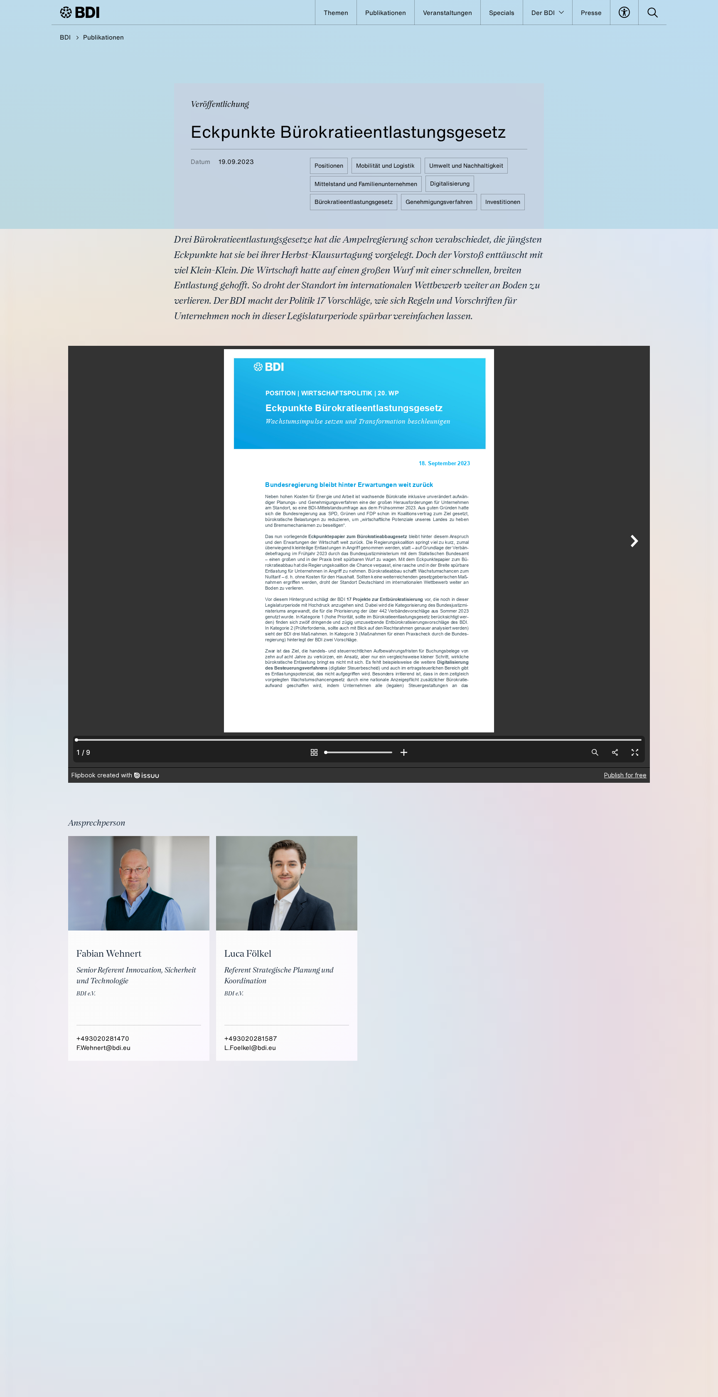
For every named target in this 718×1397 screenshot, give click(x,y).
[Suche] (652, 12)
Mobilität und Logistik (386, 165)
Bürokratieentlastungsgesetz (354, 201)
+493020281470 (102, 1038)
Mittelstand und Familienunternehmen (366, 183)
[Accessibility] (624, 12)
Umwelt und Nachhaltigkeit (466, 165)
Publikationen (103, 37)
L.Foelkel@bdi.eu (250, 1047)
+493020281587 (250, 1038)
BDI (65, 37)
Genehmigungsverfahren (439, 201)
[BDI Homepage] (79, 12)
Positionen (329, 165)
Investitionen (502, 201)
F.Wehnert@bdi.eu (103, 1047)
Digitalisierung (450, 183)
